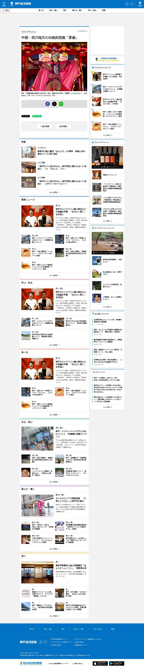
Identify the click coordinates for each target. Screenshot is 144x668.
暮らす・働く (77, 10)
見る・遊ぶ (53, 10)
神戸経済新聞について (59, 639)
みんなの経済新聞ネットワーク (31, 663)
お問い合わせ (79, 642)
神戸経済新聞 (20, 4)
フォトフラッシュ (28, 31)
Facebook (127, 4)
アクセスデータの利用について (62, 642)
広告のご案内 (56, 645)
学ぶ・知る (92, 10)
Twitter (132, 4)
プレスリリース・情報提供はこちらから (88, 639)
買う (65, 10)
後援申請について (81, 645)
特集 (104, 10)
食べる (41, 10)
